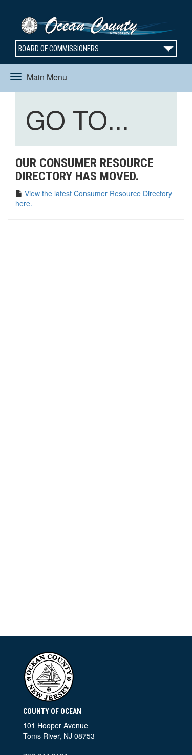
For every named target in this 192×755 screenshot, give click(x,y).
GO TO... (79, 120)
